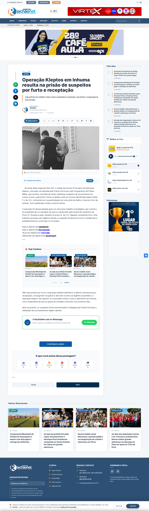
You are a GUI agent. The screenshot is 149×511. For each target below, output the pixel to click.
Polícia (33, 21)
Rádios (57, 2)
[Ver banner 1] (71, 57)
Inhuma (29, 71)
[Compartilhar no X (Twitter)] (15, 97)
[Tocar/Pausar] (111, 156)
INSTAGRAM (44, 230)
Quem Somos (31, 2)
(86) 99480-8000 (96, 473)
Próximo (66, 282)
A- (44, 121)
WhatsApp (90, 322)
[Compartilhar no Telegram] (15, 103)
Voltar (33, 385)
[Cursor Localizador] (86, 121)
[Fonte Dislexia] (67, 121)
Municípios (22, 21)
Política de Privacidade (68, 507)
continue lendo (55, 344)
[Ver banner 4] (77, 57)
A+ (53, 121)
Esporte (73, 21)
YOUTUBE (45, 233)
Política (54, 21)
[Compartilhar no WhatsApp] (15, 84)
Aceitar (133, 506)
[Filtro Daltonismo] (82, 121)
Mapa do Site (56, 486)
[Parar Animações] (91, 121)
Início (23, 71)
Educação (43, 21)
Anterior (55, 282)
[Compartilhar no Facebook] (15, 90)
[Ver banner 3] (75, 57)
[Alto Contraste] (59, 121)
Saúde (64, 21)
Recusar (119, 506)
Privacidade (56, 478)
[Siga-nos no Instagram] (137, 2)
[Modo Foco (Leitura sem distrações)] (77, 121)
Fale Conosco (56, 482)
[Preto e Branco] (63, 121)
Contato (84, 21)
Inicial (12, 21)
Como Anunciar (44, 2)
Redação (33, 108)
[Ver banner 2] (72, 57)
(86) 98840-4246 (84, 473)
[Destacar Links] (72, 121)
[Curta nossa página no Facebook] (140, 2)
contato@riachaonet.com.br (39, 110)
